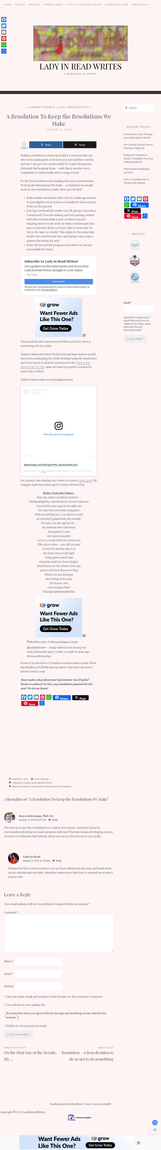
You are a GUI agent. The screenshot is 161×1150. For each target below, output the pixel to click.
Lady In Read (41, 779)
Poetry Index (53, 4)
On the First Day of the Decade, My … (30, 1053)
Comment (11, 912)
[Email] (4, 32)
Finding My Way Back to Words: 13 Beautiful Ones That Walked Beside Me (138, 158)
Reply (55, 820)
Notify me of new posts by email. (27, 1025)
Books (20, 4)
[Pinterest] (4, 38)
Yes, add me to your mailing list (25, 1004)
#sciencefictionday (61, 787)
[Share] (4, 51)
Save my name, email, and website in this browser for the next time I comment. (55, 996)
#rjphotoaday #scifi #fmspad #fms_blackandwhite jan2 (51, 464)
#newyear (17, 787)
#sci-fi (27, 787)
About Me (139, 4)
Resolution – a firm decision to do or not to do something (87, 1053)
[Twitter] (4, 26)
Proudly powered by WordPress (66, 1104)
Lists (61, 107)
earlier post (85, 480)
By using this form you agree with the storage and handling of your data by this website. (56, 1015)
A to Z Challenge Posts (84, 4)
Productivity (78, 107)
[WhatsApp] (4, 45)
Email (8, 973)
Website (9, 986)
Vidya (43, 471)
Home (8, 4)
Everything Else (117, 4)
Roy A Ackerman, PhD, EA (36, 816)
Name (9, 961)
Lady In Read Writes (80, 66)
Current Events (41, 107)
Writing (34, 4)
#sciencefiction (40, 787)
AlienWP (106, 1104)
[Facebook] (4, 19)
